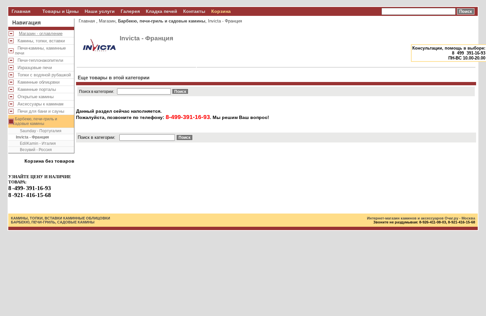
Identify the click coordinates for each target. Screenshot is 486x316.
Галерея (130, 11)
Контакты (194, 11)
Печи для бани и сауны (39, 111)
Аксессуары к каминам (39, 103)
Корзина (221, 11)
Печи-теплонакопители (39, 60)
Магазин (107, 21)
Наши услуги (100, 11)
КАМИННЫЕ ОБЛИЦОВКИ (86, 218)
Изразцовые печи (33, 67)
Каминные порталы (35, 89)
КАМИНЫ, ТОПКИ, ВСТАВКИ (36, 218)
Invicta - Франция (32, 137)
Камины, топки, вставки (40, 40)
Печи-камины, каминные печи (40, 51)
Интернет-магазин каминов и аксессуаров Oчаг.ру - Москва (421, 218)
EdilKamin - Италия (36, 143)
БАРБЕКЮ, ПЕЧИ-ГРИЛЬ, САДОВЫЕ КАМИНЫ (53, 222)
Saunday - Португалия (38, 131)
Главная (21, 11)
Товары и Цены (60, 11)
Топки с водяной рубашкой (43, 74)
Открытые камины (34, 96)
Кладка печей (161, 11)
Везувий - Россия (34, 149)
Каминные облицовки (37, 82)
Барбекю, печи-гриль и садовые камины (35, 121)
